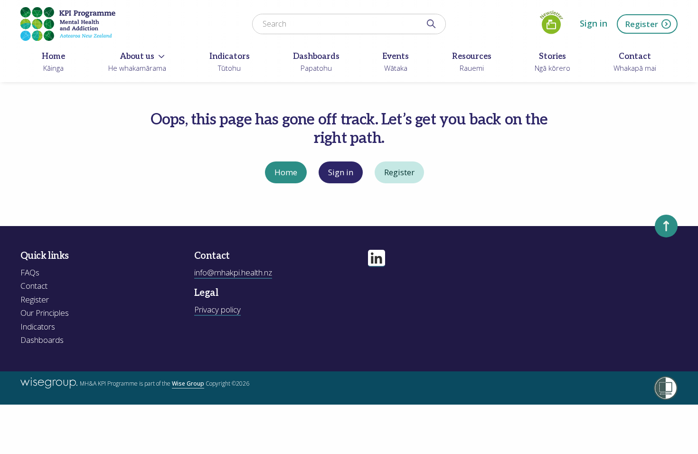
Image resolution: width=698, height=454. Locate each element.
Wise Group (188, 383)
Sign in (593, 23)
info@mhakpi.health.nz (233, 272)
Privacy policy (217, 309)
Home (285, 172)
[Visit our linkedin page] (376, 258)
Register (641, 24)
